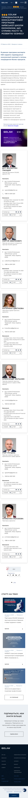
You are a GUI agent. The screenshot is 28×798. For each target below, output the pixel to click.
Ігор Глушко (8, 453)
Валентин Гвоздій (13, 125)
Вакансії (16, 764)
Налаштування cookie (17, 791)
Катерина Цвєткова (13, 308)
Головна (4, 7)
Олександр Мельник (13, 379)
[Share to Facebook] (10, 575)
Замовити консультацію (20, 757)
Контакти (16, 761)
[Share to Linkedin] (16, 575)
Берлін (3, 778)
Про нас (3, 754)
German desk (17, 767)
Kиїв (3, 775)
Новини (9, 7)
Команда (4, 764)
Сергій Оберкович (12, 241)
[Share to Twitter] (13, 575)
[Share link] (19, 575)
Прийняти (14, 795)
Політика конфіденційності (19, 778)
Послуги (4, 761)
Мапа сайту (16, 775)
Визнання (4, 757)
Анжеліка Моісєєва (12, 519)
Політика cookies (9, 791)
